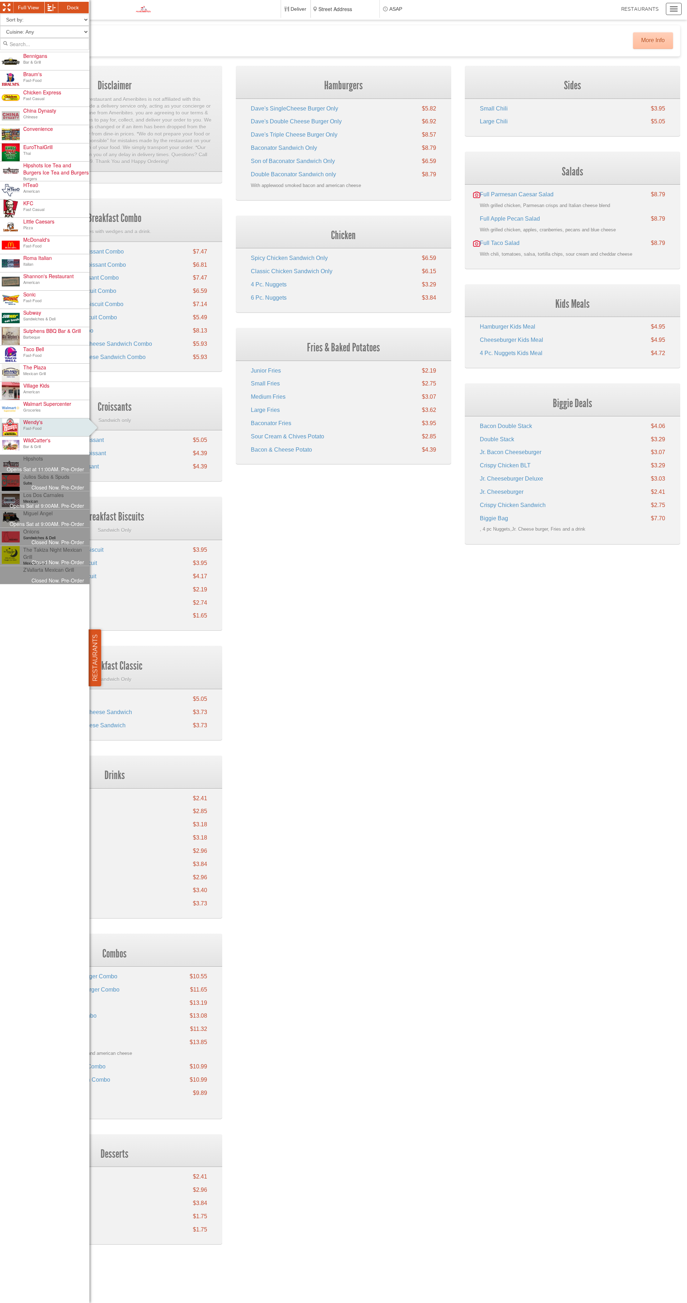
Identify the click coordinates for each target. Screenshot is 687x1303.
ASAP (395, 9)
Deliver (298, 9)
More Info (653, 40)
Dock (73, 7)
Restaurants (640, 9)
